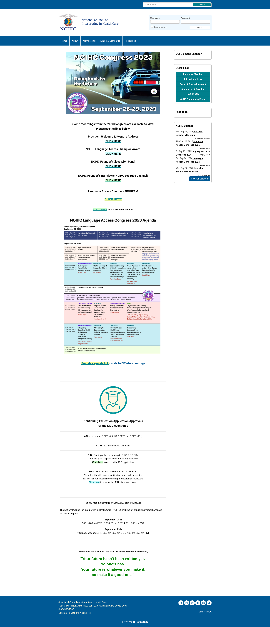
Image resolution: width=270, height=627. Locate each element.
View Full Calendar (200, 178)
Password (185, 18)
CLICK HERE (113, 199)
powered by (127, 622)
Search (202, 5)
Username (155, 18)
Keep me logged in (160, 27)
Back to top (204, 612)
